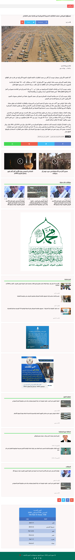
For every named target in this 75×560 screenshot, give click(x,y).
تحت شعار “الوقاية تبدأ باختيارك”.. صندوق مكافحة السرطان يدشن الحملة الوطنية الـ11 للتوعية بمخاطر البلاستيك (33, 308)
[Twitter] (63, 500)
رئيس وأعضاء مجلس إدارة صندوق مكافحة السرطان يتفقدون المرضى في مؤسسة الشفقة (38, 296)
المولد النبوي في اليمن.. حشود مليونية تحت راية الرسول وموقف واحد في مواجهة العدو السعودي (38, 202)
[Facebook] (67, 500)
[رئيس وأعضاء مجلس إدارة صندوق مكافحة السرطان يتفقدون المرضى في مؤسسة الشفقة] (66, 298)
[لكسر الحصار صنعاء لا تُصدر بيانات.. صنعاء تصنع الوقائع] (66, 438)
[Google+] (72, 500)
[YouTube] (59, 500)
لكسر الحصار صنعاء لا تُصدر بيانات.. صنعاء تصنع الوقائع (46, 436)
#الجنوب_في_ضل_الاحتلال (43, 136)
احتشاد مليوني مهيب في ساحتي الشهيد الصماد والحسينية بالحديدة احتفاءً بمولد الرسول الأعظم (36, 413)
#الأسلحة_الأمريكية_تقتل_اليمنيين (57, 136)
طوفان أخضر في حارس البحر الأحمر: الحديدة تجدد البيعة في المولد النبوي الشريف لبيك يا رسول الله (61, 202)
